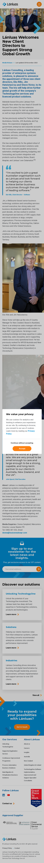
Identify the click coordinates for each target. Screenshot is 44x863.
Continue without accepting (22, 443)
